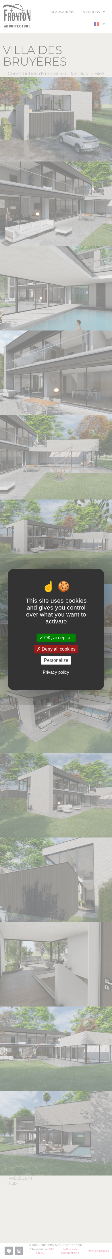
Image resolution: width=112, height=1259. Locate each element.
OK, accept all (58, 637)
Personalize (56, 660)
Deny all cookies (58, 649)
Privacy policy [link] (56, 672)
